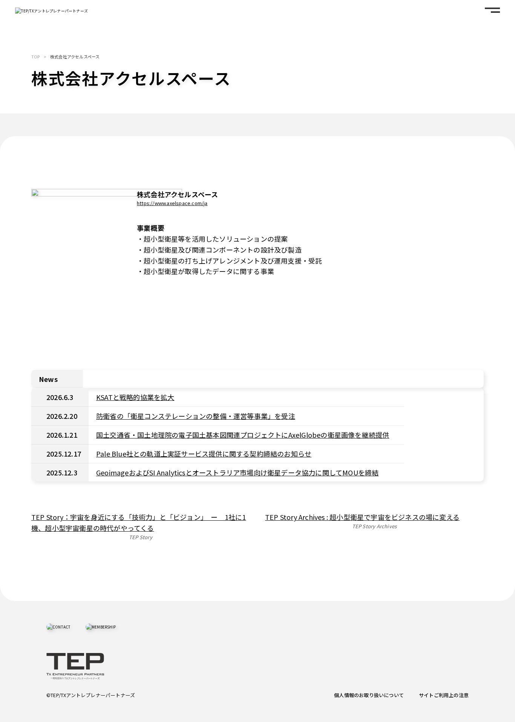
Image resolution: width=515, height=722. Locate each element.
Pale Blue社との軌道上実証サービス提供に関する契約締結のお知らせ (203, 453)
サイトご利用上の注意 (444, 695)
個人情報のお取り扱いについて (369, 695)
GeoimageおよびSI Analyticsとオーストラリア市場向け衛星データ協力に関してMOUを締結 (237, 472)
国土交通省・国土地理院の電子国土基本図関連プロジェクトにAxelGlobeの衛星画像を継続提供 (242, 435)
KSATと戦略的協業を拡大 (135, 397)
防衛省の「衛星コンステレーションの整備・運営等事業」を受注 (195, 416)
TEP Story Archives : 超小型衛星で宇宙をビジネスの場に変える (362, 517)
